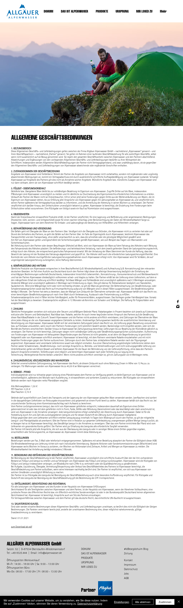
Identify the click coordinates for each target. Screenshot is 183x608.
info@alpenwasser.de (50, 552)
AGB (126, 578)
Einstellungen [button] (121, 602)
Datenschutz (131, 569)
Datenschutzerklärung (89, 603)
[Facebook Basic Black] (177, 301)
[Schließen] (179, 602)
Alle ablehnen (142, 602)
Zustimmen (165, 602)
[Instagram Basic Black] (177, 306)
